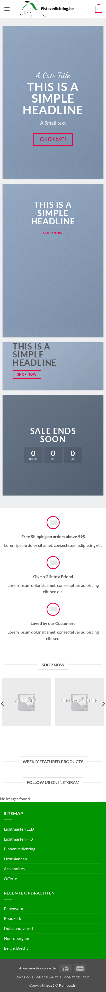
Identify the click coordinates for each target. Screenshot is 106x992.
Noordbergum (16, 938)
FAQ (86, 977)
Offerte (10, 878)
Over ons (24, 977)
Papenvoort (14, 908)
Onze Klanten (48, 977)
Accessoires (14, 868)
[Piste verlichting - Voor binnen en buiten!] (52, 9)
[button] (7, 9)
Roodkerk (12, 918)
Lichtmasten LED (19, 828)
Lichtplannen (15, 858)
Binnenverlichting (19, 848)
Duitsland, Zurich (19, 928)
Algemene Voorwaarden (38, 968)
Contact (72, 977)
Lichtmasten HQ (18, 839)
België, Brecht (16, 948)
